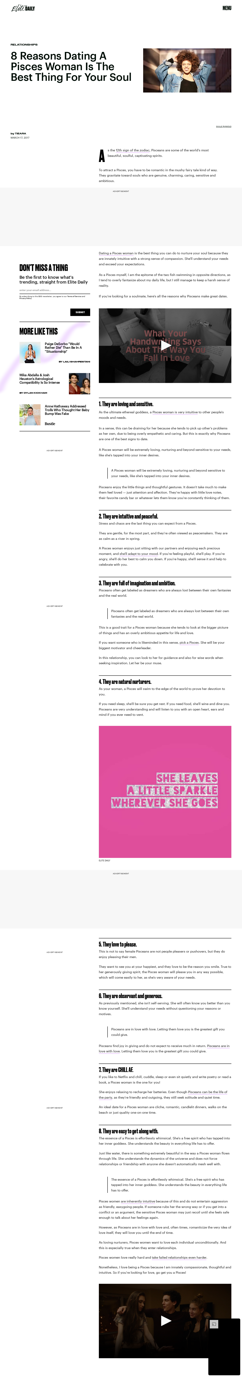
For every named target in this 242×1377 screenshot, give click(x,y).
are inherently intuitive (138, 1201)
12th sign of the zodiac (133, 150)
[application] (165, 345)
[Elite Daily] (23, 8)
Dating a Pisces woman (116, 253)
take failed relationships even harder (179, 1257)
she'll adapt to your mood (139, 554)
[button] (165, 345)
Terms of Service (74, 296)
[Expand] (212, 1322)
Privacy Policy (25, 298)
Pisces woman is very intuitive (175, 412)
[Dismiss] (236, 1322)
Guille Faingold (223, 126)
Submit (80, 312)
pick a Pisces (189, 643)
